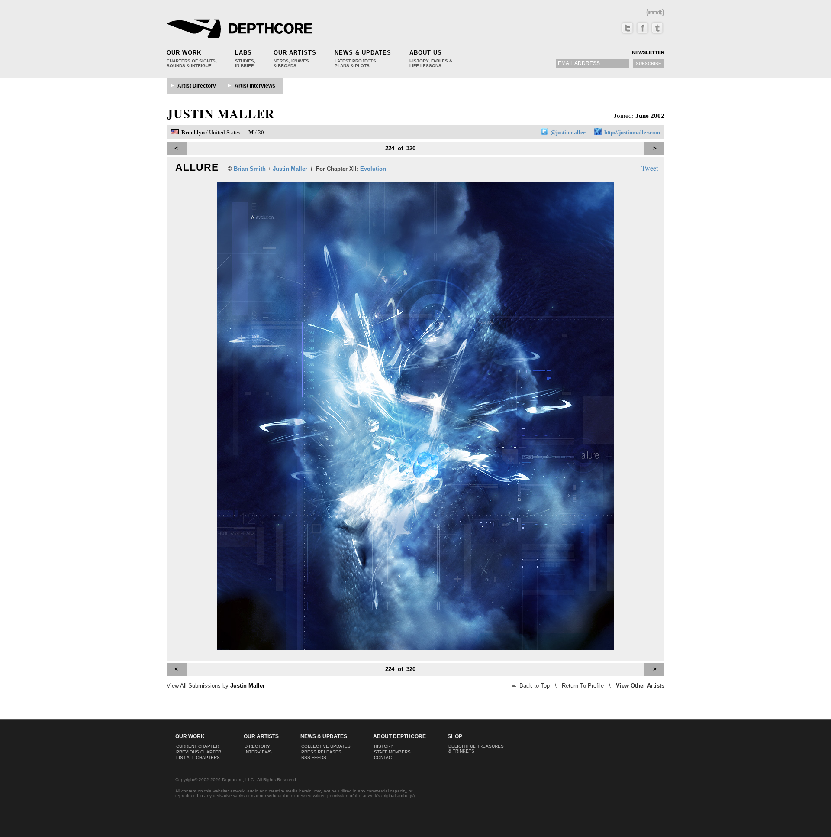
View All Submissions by (216, 685)
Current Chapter (197, 746)
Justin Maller (220, 113)
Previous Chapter (198, 751)
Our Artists (295, 52)
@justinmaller (568, 132)
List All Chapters (198, 757)
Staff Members (392, 751)
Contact (384, 757)
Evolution (373, 168)
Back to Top (534, 685)
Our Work (184, 52)
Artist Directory (196, 86)
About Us (425, 52)
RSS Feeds (313, 757)
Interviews (258, 751)
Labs (243, 52)
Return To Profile (583, 685)
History (383, 746)
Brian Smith (250, 168)
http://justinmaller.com (632, 132)
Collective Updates (326, 746)
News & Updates (363, 52)
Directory (257, 746)
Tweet (649, 167)
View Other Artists (640, 685)
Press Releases (321, 751)
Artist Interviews (255, 86)
